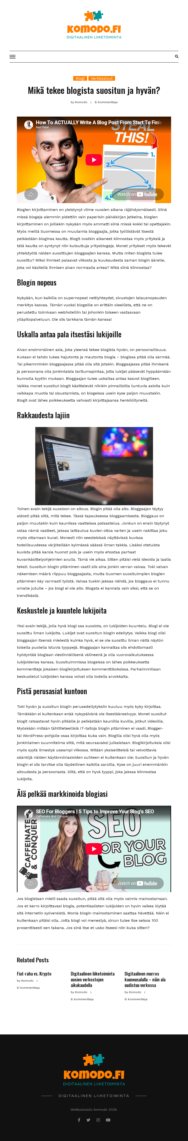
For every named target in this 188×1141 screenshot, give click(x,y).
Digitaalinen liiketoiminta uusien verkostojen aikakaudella (93, 979)
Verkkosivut (102, 78)
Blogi (80, 78)
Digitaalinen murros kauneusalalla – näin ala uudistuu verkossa (145, 979)
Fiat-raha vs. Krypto (34, 973)
